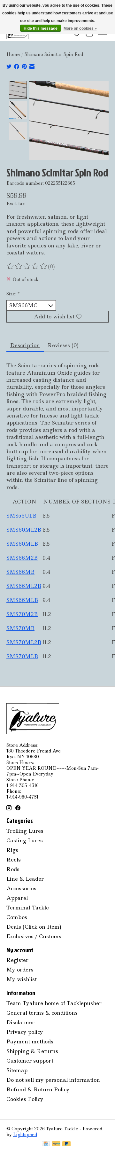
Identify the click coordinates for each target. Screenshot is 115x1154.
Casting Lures (24, 840)
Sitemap (16, 1070)
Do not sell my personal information (53, 1079)
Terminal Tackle (27, 907)
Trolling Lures (24, 830)
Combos (16, 917)
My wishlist (21, 979)
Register (17, 959)
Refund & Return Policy (38, 1089)
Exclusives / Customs (33, 936)
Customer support (29, 1060)
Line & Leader (25, 878)
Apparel (17, 897)
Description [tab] (25, 345)
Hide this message (40, 28)
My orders (20, 969)
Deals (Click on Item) (33, 926)
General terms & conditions (42, 1012)
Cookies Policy (24, 1099)
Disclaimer (20, 1022)
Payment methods (29, 1041)
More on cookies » (80, 28)
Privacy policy (24, 1031)
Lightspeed (25, 1134)
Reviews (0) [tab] (63, 345)
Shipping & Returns (32, 1051)
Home (13, 54)
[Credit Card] (46, 1144)
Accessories (21, 888)
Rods (12, 869)
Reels (13, 859)
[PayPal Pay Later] (66, 1144)
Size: (12, 294)
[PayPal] (56, 1144)
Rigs (12, 850)
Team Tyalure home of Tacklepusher (54, 1003)
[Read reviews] (27, 266)
